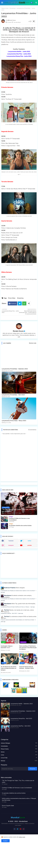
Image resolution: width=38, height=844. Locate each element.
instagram (11, 545)
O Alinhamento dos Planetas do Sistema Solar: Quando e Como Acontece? (18, 590)
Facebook (13, 303)
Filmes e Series (19, 749)
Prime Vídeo (11, 298)
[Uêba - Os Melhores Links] (19, 692)
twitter (29, 540)
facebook (11, 540)
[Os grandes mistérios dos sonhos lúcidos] (4, 526)
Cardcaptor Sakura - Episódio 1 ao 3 (7, 646)
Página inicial (4, 8)
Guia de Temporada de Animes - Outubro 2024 (26, 667)
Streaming (12, 8)
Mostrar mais (32, 343)
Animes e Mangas (19, 743)
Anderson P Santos (10, 587)
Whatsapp (24, 303)
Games (19, 752)
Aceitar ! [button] (5, 840)
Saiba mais (22, 837)
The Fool (6, 610)
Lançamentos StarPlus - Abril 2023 (9, 613)
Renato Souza (18, 331)
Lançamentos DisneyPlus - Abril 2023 (21, 718)
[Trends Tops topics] (13, 692)
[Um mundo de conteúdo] (16, 687)
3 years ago (20, 613)
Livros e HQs (19, 757)
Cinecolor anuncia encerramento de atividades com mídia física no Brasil (17, 619)
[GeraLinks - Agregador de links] (5, 687)
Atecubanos (7, 595)
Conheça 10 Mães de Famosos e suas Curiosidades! (17, 787)
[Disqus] (19, 458)
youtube (29, 545)
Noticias (19, 760)
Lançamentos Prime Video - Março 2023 (14, 420)
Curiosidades (19, 746)
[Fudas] (32, 687)
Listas (19, 755)
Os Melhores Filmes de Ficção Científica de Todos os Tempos (15, 606)
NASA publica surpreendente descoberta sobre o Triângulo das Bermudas (19, 799)
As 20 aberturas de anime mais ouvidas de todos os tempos (8, 668)
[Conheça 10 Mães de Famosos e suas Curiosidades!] (4, 519)
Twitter (20, 303)
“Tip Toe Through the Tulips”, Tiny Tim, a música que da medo (18, 781)
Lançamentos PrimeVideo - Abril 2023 (13, 394)
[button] (36, 2)
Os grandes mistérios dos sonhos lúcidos (13, 793)
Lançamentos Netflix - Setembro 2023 (21, 703)
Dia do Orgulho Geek (8, 805)
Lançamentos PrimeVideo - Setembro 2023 (15, 369)
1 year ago (32, 606)
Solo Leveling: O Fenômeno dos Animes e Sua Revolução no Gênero (28, 647)
